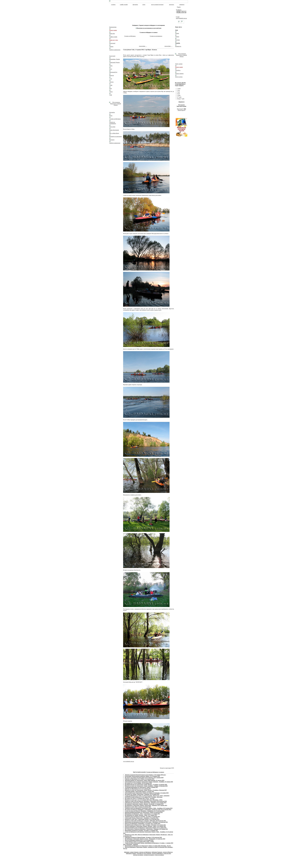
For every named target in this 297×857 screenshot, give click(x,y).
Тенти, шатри (178, 63)
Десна (111, 91)
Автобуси (177, 70)
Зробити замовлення (114, 49)
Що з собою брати (114, 133)
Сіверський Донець (114, 62)
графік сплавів (124, 4)
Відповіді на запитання (115, 136)
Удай (110, 95)
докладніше (143, 46)
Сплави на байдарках (115, 119)
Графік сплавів (113, 36)
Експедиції (112, 43)
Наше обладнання (114, 130)
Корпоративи (112, 27)
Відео (110, 115)
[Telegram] (182, 23)
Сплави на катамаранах (156, 36)
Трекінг (111, 46)
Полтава (177, 40)
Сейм (110, 85)
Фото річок (112, 126)
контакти (171, 4)
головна (113, 4)
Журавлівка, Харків (114, 59)
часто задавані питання (157, 4)
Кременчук (178, 46)
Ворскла (111, 75)
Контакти (111, 139)
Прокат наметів (179, 73)
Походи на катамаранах (112, 122)
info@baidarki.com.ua (181, 18)
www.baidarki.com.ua (128, 761)
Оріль (110, 65)
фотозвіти (135, 4)
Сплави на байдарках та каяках (155, 772)
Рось (110, 88)
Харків (177, 33)
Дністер (111, 82)
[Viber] (179, 23)
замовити (181, 4)
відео (144, 4)
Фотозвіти (112, 112)
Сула (110, 78)
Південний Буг (113, 72)
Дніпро (177, 36)
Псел (110, 69)
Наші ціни (112, 33)
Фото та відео (178, 76)
